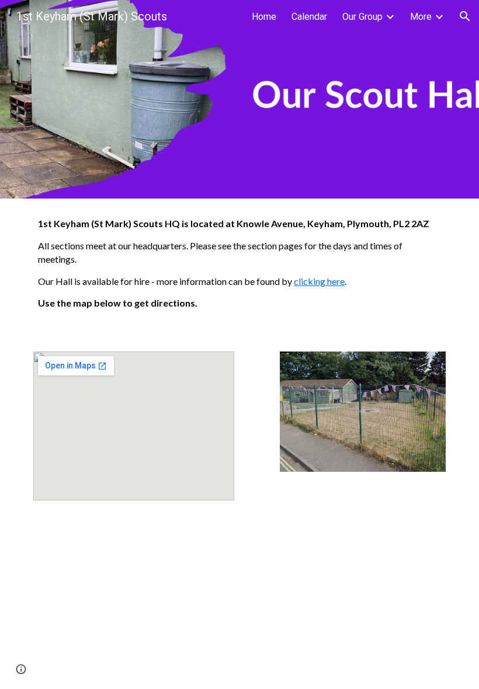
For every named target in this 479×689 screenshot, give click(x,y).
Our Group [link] (362, 16)
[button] (465, 16)
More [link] (421, 16)
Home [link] (264, 16)
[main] (239, 268)
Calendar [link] (309, 16)
